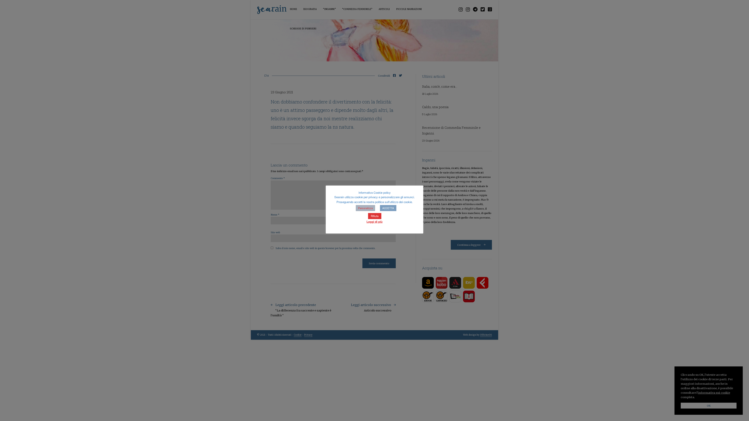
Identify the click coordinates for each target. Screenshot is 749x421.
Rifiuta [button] (375, 216)
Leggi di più (374, 221)
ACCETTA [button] (388, 208)
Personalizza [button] (365, 208)
